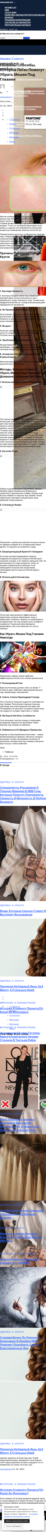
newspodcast (6, 97)
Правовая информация (17, 20)
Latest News (10, 12)
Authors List (10, 7)
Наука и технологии (20, 91)
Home (7, 10)
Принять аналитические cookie (17, 1521)
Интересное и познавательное (26, 79)
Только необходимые (13, 1526)
